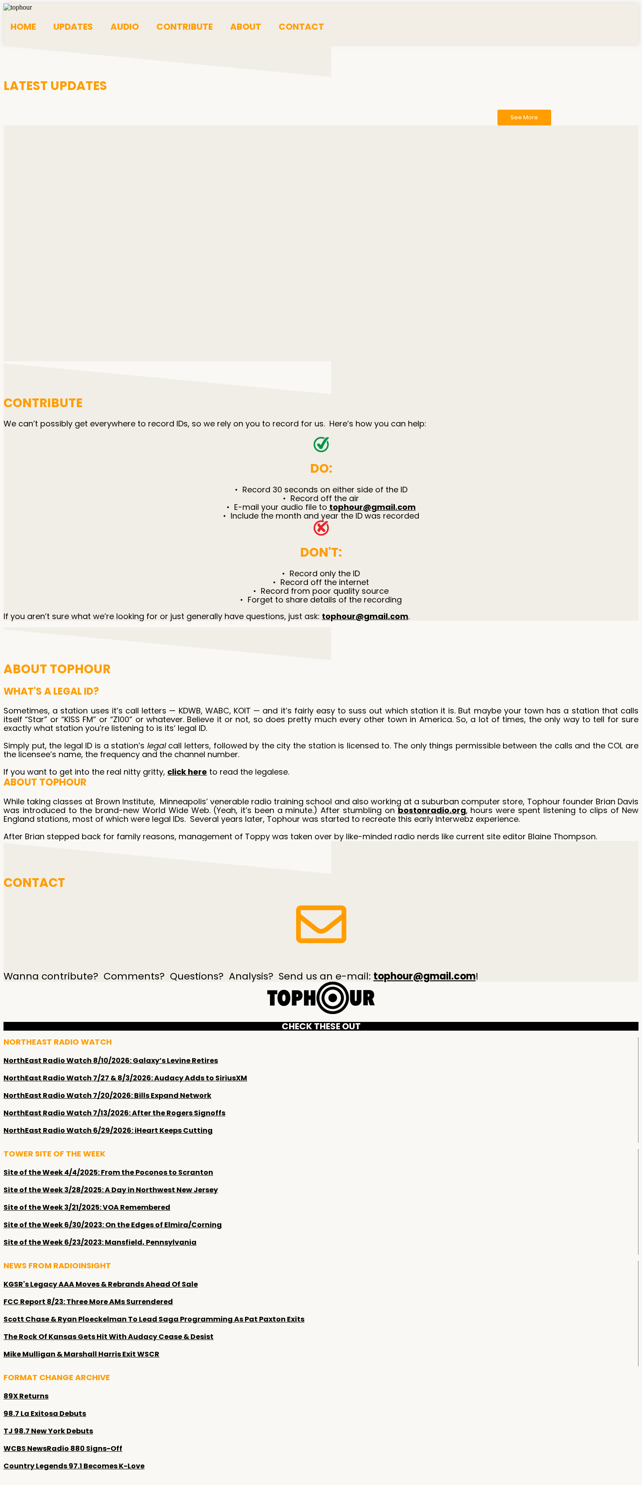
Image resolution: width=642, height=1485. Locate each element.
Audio (124, 27)
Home (23, 27)
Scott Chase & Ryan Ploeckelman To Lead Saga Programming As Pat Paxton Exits (153, 1319)
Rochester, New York (494, 325)
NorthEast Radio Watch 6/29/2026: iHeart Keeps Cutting (108, 1130)
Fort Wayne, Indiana (403, 356)
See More (524, 117)
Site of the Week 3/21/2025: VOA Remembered (86, 1207)
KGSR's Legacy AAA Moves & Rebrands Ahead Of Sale (100, 1284)
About (245, 27)
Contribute (184, 27)
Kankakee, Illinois (263, 293)
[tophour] (17, 7)
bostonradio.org (432, 810)
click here (187, 771)
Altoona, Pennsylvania (515, 293)
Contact (301, 27)
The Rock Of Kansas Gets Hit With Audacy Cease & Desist (108, 1337)
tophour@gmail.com (372, 507)
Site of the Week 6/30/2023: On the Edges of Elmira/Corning (112, 1225)
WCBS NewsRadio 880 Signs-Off (62, 1448)
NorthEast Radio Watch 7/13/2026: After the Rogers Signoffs (114, 1113)
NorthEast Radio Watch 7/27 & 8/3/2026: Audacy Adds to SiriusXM (125, 1078)
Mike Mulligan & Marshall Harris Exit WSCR (81, 1354)
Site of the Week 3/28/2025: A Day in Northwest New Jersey (110, 1190)
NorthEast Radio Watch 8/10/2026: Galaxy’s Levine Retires (110, 1061)
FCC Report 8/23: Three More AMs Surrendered (88, 1302)
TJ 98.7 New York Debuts (48, 1431)
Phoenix (208, 168)
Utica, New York (190, 230)
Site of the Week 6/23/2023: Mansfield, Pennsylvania (100, 1242)
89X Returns (25, 1396)
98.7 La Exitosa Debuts (44, 1414)
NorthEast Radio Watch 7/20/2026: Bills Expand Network (107, 1095)
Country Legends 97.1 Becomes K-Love (74, 1466)
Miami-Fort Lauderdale (227, 325)
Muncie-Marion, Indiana (301, 199)
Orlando (378, 136)
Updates (73, 27)
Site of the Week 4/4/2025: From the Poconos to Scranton (108, 1172)
